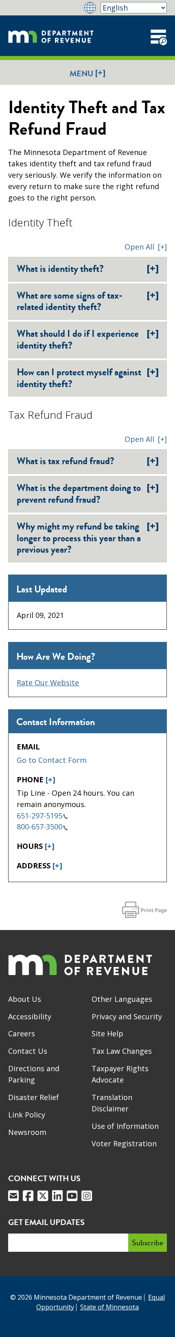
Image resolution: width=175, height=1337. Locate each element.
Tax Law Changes (122, 1051)
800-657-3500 (39, 826)
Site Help (107, 1033)
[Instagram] (86, 1196)
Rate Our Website (48, 682)
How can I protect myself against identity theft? (88, 378)
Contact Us (27, 1051)
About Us (24, 999)
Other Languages (122, 999)
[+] (50, 779)
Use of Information (125, 1126)
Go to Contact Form (52, 760)
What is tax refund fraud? (88, 461)
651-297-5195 (39, 815)
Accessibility (29, 1016)
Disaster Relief (33, 1097)
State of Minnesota (109, 1307)
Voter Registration (124, 1143)
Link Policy (26, 1115)
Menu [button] (87, 73)
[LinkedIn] (57, 1196)
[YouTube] (72, 1196)
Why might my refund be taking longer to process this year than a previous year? (88, 538)
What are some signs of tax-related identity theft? (88, 301)
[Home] (51, 36)
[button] (146, 247)
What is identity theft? (88, 268)
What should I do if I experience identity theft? (88, 339)
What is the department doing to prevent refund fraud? (88, 493)
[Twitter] (42, 1196)
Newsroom (27, 1132)
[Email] (13, 1196)
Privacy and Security (127, 1016)
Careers (21, 1033)
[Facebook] (28, 1196)
